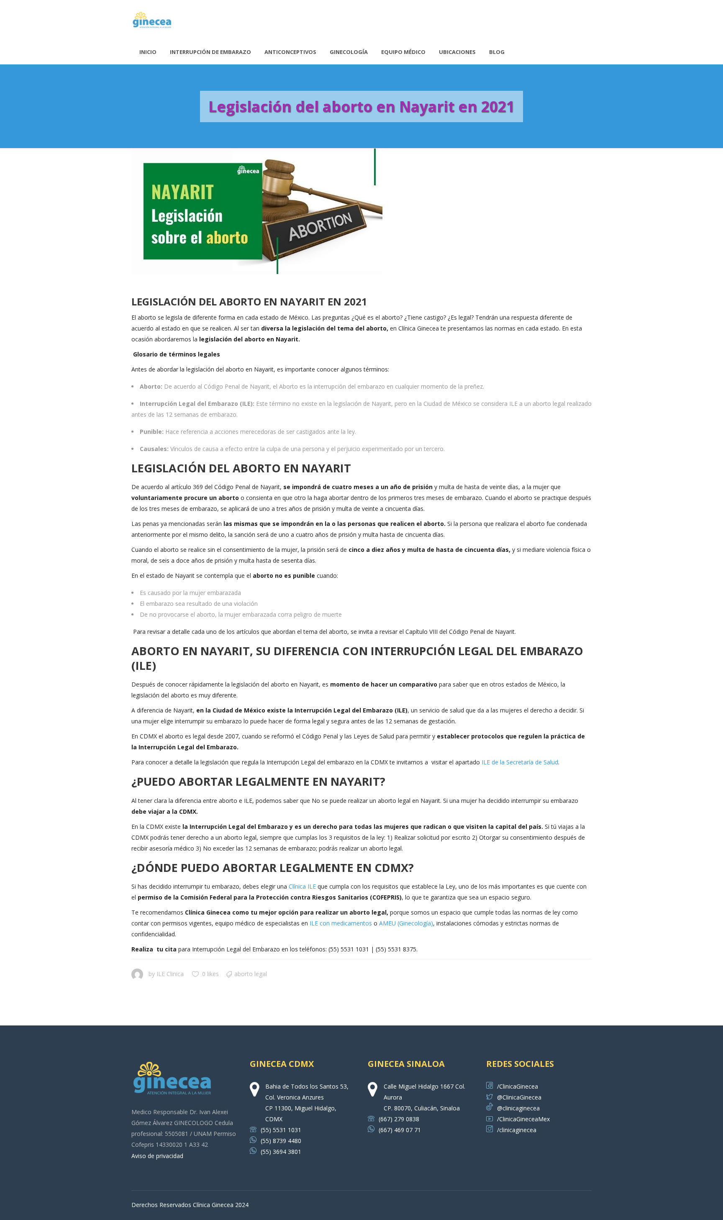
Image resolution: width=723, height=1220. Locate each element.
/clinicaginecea (516, 1130)
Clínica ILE (302, 886)
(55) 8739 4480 (281, 1141)
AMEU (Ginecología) (406, 923)
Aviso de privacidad (157, 1156)
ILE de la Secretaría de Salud (520, 762)
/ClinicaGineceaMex (523, 1119)
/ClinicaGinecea (517, 1086)
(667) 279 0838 (399, 1119)
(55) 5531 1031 (281, 1130)
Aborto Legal (250, 974)
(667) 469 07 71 (400, 1130)
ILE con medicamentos (341, 923)
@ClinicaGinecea (519, 1097)
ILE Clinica (170, 974)
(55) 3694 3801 (281, 1152)
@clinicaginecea (518, 1108)
